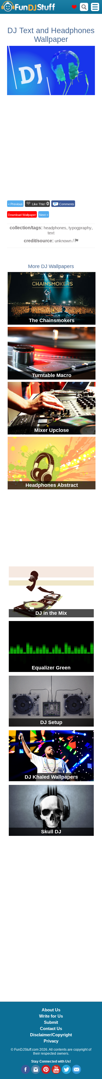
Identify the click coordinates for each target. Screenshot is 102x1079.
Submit (51, 1022)
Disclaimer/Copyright (51, 1034)
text (51, 232)
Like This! (38, 204)
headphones (55, 227)
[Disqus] (51, 915)
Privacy (51, 1041)
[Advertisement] (51, 146)
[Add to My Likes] (28, 203)
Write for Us (51, 1016)
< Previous (15, 204)
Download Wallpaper (22, 215)
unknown (63, 240)
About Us (51, 1009)
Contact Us (51, 1028)
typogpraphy (80, 227)
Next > (43, 215)
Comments (66, 204)
